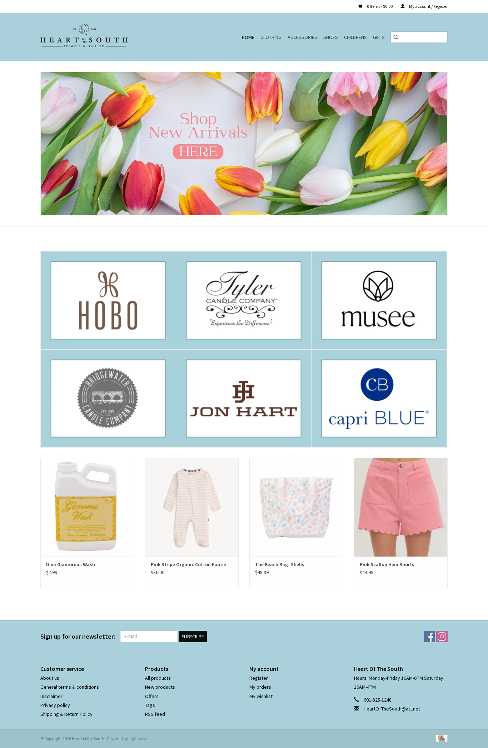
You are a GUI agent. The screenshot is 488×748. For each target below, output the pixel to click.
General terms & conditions (69, 687)
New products (160, 687)
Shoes (330, 37)
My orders (260, 687)
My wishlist (261, 696)
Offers (152, 696)
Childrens (355, 37)
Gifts (379, 37)
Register (258, 678)
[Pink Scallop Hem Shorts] (401, 507)
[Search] (395, 37)
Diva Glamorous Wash (70, 564)
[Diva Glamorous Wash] (87, 507)
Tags (150, 705)
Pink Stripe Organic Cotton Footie (188, 564)
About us (49, 678)
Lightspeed (139, 738)
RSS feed (155, 714)
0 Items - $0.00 (379, 6)
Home (248, 37)
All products (158, 678)
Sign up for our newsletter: (77, 636)
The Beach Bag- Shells (279, 564)
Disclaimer (51, 696)
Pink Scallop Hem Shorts (387, 564)
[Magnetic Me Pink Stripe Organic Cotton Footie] (192, 507)
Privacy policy (55, 705)
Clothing (271, 37)
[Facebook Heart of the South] (429, 636)
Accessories (302, 37)
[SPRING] (244, 143)
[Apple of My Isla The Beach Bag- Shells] (296, 507)
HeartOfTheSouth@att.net (392, 708)
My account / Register (428, 6)
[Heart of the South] (100, 37)
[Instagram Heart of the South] (442, 636)
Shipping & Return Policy (66, 714)
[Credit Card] (440, 738)
